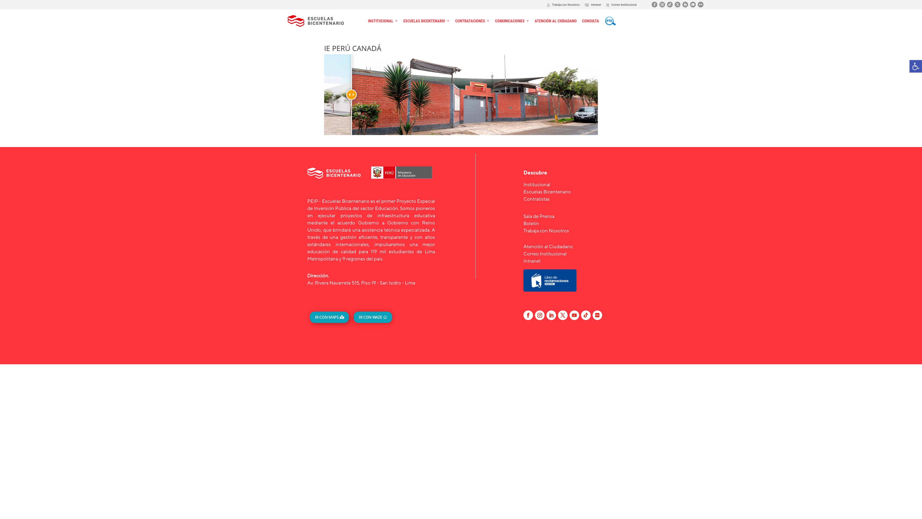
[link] (916, 66)
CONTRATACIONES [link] (470, 21)
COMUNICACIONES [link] (510, 21)
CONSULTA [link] (590, 21)
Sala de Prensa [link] (538, 216)
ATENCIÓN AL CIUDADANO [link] (556, 21)
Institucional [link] (536, 184)
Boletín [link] (531, 223)
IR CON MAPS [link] (327, 317)
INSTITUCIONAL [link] (380, 21)
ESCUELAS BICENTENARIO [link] (424, 21)
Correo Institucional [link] (545, 253)
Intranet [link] (532, 261)
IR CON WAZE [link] (370, 317)
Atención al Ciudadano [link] (548, 246)
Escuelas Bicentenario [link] (547, 191)
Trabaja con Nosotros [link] (546, 230)
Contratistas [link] (536, 199)
